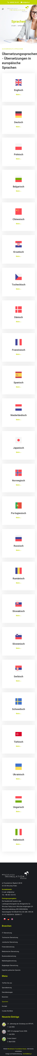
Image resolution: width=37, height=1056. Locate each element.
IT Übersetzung (7, 933)
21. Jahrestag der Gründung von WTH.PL (20, 1024)
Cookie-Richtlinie (7, 1011)
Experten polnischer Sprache (11, 970)
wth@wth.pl (26, 2)
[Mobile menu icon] (33, 9)
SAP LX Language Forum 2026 (17, 1031)
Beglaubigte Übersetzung (10, 965)
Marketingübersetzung (9, 961)
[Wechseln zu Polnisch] (5, 919)
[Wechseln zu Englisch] (12, 919)
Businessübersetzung (9, 956)
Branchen (5, 997)
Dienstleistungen (7, 992)
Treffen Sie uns (7, 983)
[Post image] (4, 1024)
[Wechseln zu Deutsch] (8, 919)
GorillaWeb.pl (27, 1054)
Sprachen (5, 1001)
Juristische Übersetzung (10, 942)
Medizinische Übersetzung (10, 951)
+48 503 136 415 (14, 2)
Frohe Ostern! (11, 1038)
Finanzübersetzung (8, 947)
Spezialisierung (7, 987)
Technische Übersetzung (10, 937)
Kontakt (4, 1006)
